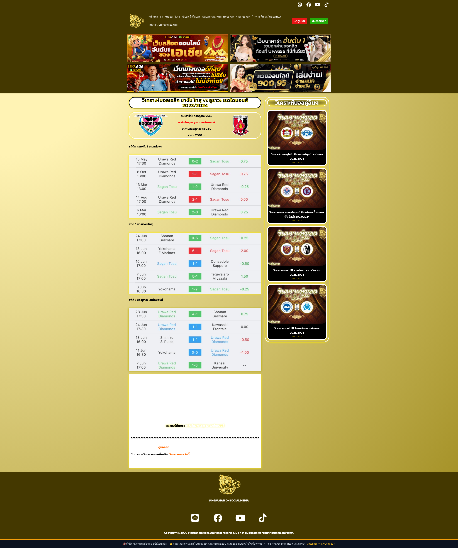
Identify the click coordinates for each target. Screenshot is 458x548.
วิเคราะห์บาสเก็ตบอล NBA (266, 17)
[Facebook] (308, 4)
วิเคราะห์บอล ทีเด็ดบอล (187, 17)
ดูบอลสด (163, 447)
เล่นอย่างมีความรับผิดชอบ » (321, 543)
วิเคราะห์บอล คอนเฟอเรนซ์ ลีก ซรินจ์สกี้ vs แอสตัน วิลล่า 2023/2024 (296, 214)
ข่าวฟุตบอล (166, 17)
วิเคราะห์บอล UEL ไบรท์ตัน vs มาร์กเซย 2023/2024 (297, 330)
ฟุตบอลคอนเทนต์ (211, 17)
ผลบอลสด (228, 17)
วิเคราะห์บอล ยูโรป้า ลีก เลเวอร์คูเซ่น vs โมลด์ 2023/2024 (297, 156)
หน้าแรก (153, 17)
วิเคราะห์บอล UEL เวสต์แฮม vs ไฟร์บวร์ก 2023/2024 (296, 272)
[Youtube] (317, 4)
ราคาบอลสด (243, 17)
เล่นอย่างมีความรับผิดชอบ (162, 25)
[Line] (299, 4)
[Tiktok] (326, 4)
